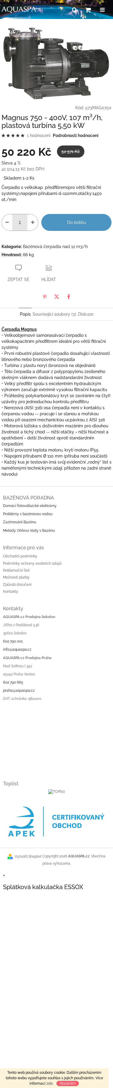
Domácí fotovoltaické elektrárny (30, 506)
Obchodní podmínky (20, 556)
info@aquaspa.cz (17, 649)
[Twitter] (56, 296)
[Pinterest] (44, 296)
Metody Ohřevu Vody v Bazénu (29, 530)
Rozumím (68, 1083)
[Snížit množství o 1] (7, 222)
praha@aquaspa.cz (19, 690)
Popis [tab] (25, 314)
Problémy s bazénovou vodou (27, 514)
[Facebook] (68, 296)
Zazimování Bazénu (19, 522)
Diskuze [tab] (85, 314)
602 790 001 (13, 641)
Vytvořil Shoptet (28, 856)
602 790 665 (13, 682)
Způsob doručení (17, 584)
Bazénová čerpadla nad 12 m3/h (55, 246)
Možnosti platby (16, 577)
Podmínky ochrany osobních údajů (32, 563)
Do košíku (76, 222)
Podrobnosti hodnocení (76, 135)
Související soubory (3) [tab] (54, 314)
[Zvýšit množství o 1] (32, 222)
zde (49, 1083)
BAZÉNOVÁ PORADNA (28, 498)
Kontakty (10, 591)
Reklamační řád (16, 570)
